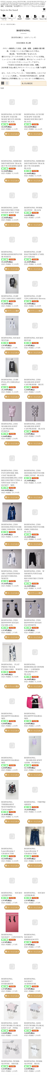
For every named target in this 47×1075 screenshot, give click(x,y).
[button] (20, 17)
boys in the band (9, 10)
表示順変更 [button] (28, 83)
